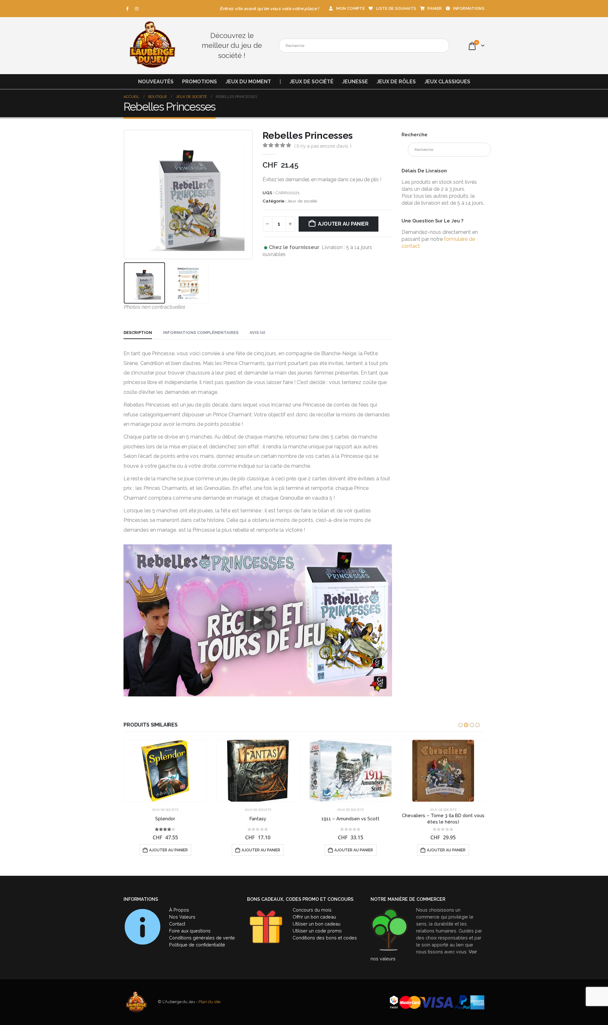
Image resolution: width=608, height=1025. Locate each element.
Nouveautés (156, 82)
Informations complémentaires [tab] (200, 332)
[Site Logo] (152, 45)
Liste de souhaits (396, 8)
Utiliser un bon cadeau (316, 923)
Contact (177, 923)
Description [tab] (138, 332)
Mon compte (350, 8)
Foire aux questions (190, 930)
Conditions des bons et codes (325, 937)
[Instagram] (137, 8)
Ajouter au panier (343, 224)
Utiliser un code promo (317, 930)
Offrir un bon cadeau (314, 916)
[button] (125, 195)
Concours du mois (312, 910)
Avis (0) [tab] (257, 332)
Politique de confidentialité (197, 944)
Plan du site (209, 1002)
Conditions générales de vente (202, 937)
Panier (435, 8)
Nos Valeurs (182, 916)
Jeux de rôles (396, 82)
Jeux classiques (447, 82)
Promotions (199, 82)
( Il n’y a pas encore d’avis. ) (323, 146)
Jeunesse (355, 82)
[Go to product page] (165, 771)
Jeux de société (311, 82)
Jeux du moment (248, 82)
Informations (468, 8)
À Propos (179, 910)
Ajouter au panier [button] (168, 850)
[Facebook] (128, 8)
